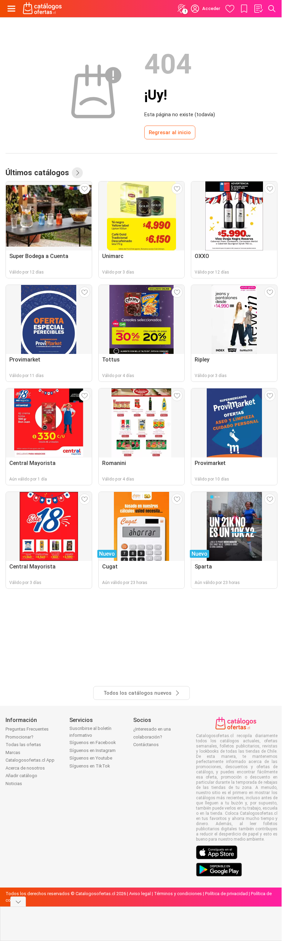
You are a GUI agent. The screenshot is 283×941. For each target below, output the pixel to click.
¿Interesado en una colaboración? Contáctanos (152, 736)
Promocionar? (19, 737)
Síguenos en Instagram (92, 750)
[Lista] (258, 8)
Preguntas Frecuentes (27, 729)
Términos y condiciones (178, 893)
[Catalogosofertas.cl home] (43, 8)
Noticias (14, 783)
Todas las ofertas (23, 744)
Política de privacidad (226, 893)
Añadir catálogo (21, 775)
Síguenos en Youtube (90, 758)
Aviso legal (140, 893)
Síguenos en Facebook (92, 742)
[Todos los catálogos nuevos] (77, 172)
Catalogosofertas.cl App (30, 760)
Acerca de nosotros (25, 768)
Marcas (13, 752)
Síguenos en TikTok (89, 766)
